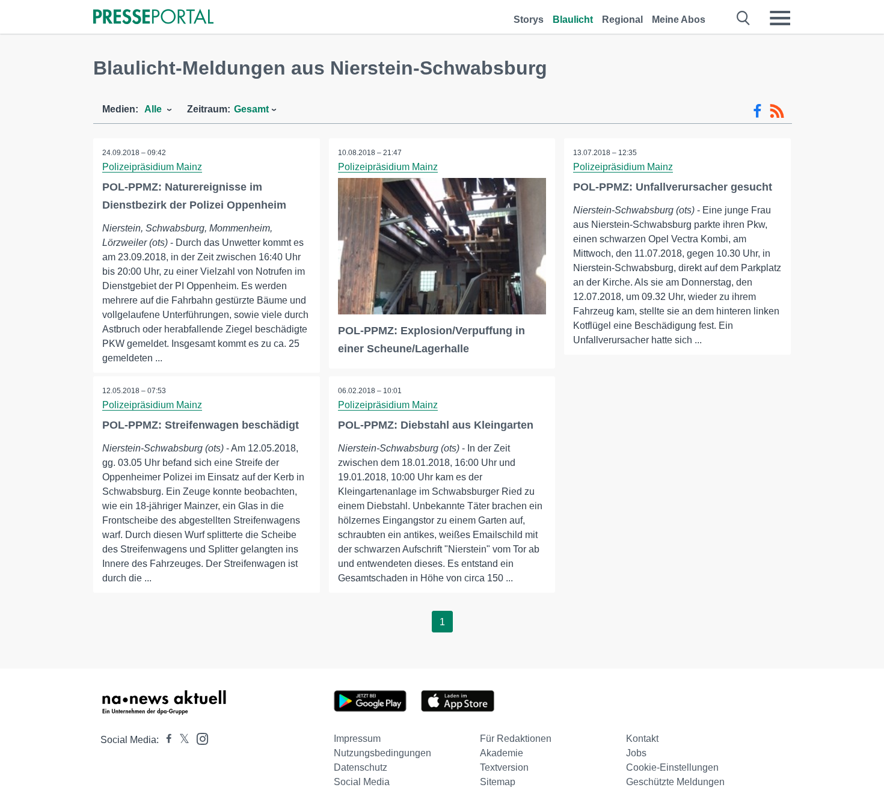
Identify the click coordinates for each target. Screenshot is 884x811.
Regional (622, 19)
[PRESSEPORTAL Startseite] (153, 17)
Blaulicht (573, 19)
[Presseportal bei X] (180, 740)
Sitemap (497, 782)
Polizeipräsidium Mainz (152, 167)
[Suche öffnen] (743, 18)
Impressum (357, 738)
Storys (529, 19)
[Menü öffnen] (780, 18)
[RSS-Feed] (777, 111)
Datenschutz (360, 767)
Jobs (636, 753)
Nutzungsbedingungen (382, 753)
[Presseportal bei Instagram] (198, 738)
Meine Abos (678, 19)
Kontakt (642, 738)
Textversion (504, 767)
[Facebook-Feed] (757, 111)
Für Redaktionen (515, 738)
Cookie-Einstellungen (672, 767)
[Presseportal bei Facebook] (165, 740)
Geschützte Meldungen (675, 782)
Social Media (362, 782)
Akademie (501, 753)
